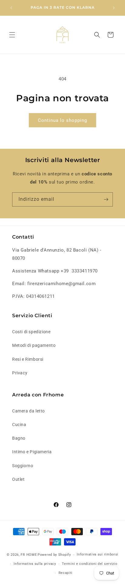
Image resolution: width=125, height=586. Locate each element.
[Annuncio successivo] (113, 8)
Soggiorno (22, 465)
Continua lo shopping (62, 120)
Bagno (18, 438)
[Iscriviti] (106, 199)
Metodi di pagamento (34, 345)
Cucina (19, 424)
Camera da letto (28, 411)
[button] (12, 34)
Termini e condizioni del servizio (89, 564)
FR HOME (29, 555)
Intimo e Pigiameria (32, 451)
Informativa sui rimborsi (97, 554)
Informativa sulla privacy (35, 564)
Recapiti (66, 573)
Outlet (18, 479)
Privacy (19, 372)
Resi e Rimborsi (27, 359)
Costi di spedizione (31, 331)
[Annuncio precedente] (11, 8)
